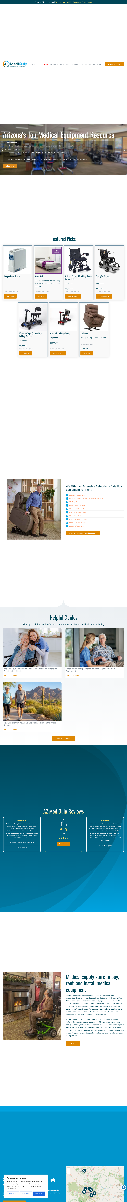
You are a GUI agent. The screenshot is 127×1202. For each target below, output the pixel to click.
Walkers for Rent (75, 516)
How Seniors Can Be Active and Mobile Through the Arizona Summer (30, 724)
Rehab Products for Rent (77, 522)
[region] (26, 1186)
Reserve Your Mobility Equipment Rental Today (73, 2)
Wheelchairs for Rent (76, 509)
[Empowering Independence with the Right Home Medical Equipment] (94, 647)
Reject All (25, 1194)
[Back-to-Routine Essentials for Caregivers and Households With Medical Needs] (32, 647)
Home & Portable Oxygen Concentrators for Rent (86, 498)
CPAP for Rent (74, 502)
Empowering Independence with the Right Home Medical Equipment (92, 670)
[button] (100, 64)
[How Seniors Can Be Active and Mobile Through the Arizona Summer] (32, 701)
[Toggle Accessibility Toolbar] (123, 1187)
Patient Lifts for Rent (76, 526)
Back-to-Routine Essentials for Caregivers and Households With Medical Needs (30, 670)
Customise (12, 1194)
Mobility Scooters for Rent (78, 512)
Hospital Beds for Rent (77, 495)
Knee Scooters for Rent (77, 505)
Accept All (38, 1194)
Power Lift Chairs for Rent (78, 519)
